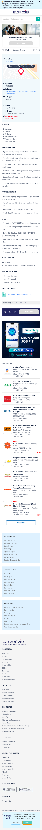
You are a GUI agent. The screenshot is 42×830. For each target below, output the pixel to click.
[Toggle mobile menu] (3, 12)
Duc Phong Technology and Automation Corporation (22, 431)
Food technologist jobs (12, 560)
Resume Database (8, 693)
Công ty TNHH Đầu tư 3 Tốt (22, 448)
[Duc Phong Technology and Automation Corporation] (7, 429)
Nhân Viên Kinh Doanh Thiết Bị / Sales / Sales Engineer (25, 427)
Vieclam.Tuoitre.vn (8, 742)
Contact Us (5, 747)
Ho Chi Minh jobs (10, 574)
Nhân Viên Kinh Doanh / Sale (24, 395)
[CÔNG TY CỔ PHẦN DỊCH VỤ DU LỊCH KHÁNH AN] (7, 371)
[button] (39, 2)
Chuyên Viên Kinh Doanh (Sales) (25, 458)
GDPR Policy (6, 717)
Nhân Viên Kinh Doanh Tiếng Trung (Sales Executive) (24, 487)
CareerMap (5, 662)
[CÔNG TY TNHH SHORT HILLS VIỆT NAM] (7, 489)
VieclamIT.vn (6, 744)
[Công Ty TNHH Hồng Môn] (7, 399)
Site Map (5, 674)
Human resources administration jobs (17, 624)
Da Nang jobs (8, 588)
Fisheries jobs (9, 557)
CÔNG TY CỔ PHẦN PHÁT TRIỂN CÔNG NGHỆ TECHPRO (25, 509)
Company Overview (19, 50)
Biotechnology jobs (10, 554)
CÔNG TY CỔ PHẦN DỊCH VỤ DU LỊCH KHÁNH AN (25, 371)
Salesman (5, 775)
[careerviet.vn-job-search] (9, 789)
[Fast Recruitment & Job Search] (21, 12)
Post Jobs (5, 690)
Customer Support (8, 732)
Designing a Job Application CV (19, 294)
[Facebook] (2, 801)
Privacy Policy (7, 714)
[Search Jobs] (38, 19)
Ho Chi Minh (9, 61)
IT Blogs (4, 668)
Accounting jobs (10, 540)
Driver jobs (8, 621)
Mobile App (5, 671)
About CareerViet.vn (9, 711)
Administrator (7, 778)
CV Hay (4, 656)
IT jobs (6, 618)
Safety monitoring (8, 769)
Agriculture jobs (9, 552)
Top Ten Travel (21, 39)
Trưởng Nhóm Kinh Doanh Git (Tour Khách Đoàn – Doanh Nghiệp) (24, 409)
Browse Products (8, 698)
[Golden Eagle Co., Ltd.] (7, 475)
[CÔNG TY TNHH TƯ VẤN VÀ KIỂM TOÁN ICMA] (7, 461)
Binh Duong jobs (9, 579)
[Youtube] (10, 801)
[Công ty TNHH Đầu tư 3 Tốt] (7, 445)
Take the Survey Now (16, 7)
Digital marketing (8, 763)
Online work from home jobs (13, 607)
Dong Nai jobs (9, 582)
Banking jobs (8, 549)
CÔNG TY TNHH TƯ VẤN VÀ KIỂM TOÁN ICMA (25, 461)
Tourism (21, 91)
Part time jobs (9, 610)
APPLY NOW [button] (21, 43)
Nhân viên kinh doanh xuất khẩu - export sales (26, 473)
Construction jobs (10, 543)
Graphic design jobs (11, 627)
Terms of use (6, 723)
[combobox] (19, 19)
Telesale (5, 772)
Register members (8, 680)
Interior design (7, 760)
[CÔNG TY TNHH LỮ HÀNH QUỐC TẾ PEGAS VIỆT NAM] (7, 411)
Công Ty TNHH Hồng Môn (21, 398)
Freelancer (5, 757)
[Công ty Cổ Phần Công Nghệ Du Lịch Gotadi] (7, 385)
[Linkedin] (5, 801)
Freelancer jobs (9, 616)
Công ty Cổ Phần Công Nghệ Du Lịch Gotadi (25, 385)
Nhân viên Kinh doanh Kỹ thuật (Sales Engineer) (24, 505)
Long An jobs (8, 585)
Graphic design (7, 766)
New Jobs (5, 653)
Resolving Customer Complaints (13, 729)
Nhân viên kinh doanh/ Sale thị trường (25, 445)
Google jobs (8, 613)
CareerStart (6, 677)
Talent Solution (7, 695)
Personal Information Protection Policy (15, 726)
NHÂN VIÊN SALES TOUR (22, 367)
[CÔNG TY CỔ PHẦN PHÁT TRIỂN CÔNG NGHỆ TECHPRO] (7, 505)
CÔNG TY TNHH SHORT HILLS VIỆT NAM (24, 491)
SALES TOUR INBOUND (22, 381)
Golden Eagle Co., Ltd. (20, 476)
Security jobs (8, 546)
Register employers (8, 701)
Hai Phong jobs (9, 591)
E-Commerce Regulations (11, 720)
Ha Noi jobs (8, 577)
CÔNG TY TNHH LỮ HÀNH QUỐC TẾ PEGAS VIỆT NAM (24, 415)
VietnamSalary (7, 659)
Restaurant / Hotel (11, 91)
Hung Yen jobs (9, 593)
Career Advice (7, 665)
